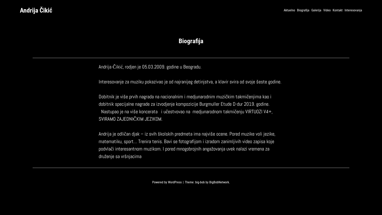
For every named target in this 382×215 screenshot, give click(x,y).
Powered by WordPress (167, 182)
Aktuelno (289, 10)
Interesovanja (353, 10)
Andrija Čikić (36, 10)
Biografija (303, 10)
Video (327, 10)
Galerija (316, 10)
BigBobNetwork (219, 182)
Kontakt (338, 10)
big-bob (200, 182)
